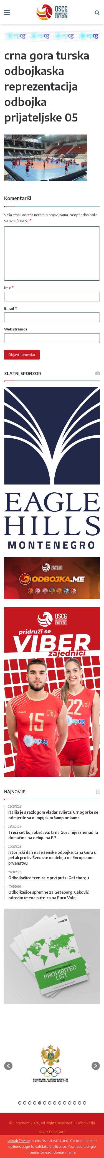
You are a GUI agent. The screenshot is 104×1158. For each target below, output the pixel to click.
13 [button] (79, 1103)
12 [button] (74, 1103)
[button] (8, 1066)
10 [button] (64, 1103)
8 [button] (54, 1103)
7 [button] (49, 1103)
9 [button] (59, 1103)
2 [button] (24, 1103)
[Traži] (97, 14)
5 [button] (39, 1103)
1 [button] (19, 1103)
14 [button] (84, 1103)
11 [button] (69, 1103)
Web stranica (15, 329)
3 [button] (29, 1103)
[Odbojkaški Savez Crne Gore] (52, 12)
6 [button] (44, 1103)
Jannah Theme (18, 1140)
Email (10, 308)
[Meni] (7, 14)
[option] (50, 1063)
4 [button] (34, 1103)
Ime (9, 287)
